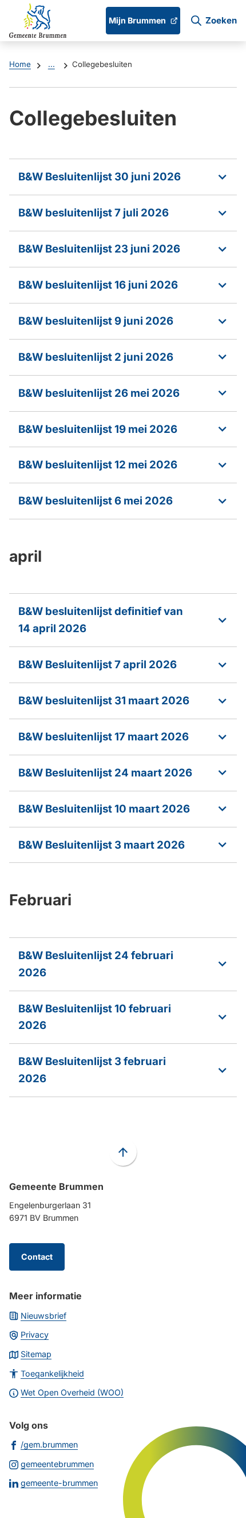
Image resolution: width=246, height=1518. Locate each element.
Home (20, 64)
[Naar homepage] (37, 20)
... (51, 64)
